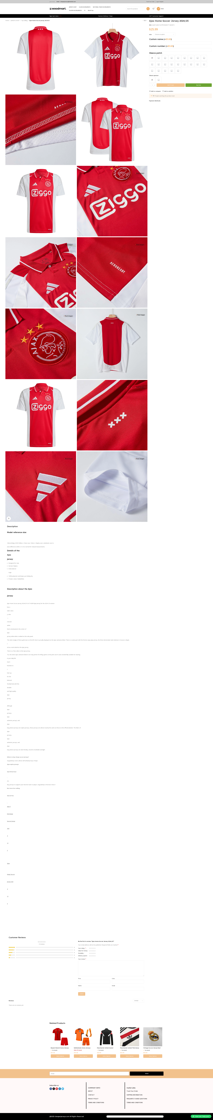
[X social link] (54, 1088)
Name (80, 985)
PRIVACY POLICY (93, 1099)
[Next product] (146, 20)
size (150, 34)
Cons (113, 978)
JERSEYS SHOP (15, 20)
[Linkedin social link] (59, 1088)
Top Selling (24, 20)
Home (7, 20)
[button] (201, 1116)
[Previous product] (143, 20)
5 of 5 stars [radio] (95, 948)
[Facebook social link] (51, 1088)
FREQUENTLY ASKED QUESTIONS (137, 1099)
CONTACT (91, 1095)
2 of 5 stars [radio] (91, 948)
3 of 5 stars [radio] (92, 948)
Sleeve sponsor (154, 75)
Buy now (198, 85)
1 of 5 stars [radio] (89, 948)
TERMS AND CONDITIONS (96, 1102)
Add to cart (170, 85)
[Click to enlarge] (9, 518)
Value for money (83, 951)
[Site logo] (58, 8)
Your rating (82, 948)
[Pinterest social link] (56, 1088)
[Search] (148, 8)
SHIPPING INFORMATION (134, 1095)
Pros (79, 978)
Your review (82, 959)
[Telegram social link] (62, 1088)
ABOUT (90, 1091)
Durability (81, 953)
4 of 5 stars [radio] (93, 948)
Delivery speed (82, 955)
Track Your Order (132, 1091)
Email (113, 985)
